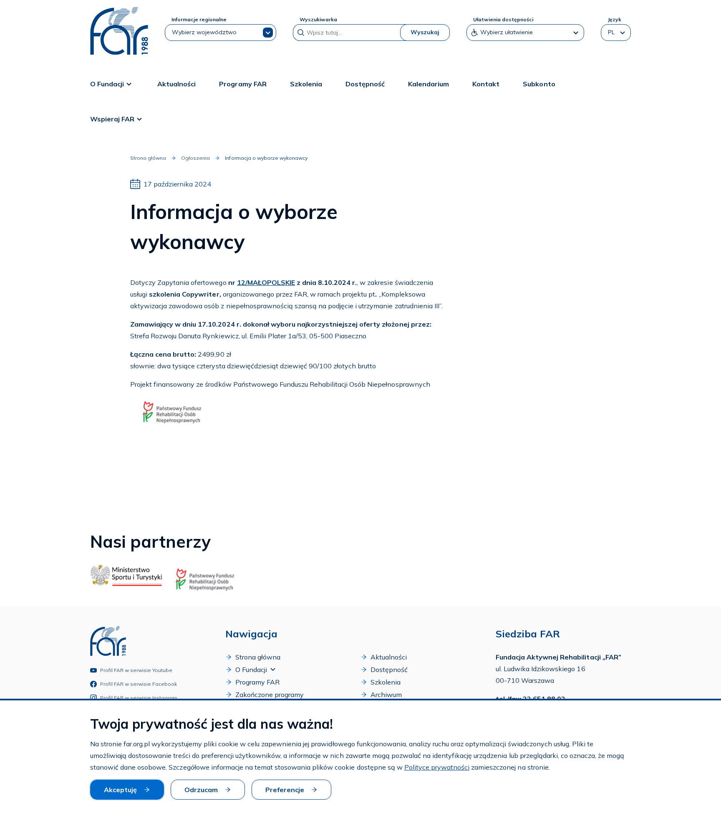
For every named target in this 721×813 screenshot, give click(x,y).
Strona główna (148, 158)
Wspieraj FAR (112, 119)
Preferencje (284, 789)
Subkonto (539, 84)
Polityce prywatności (436, 767)
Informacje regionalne (199, 19)
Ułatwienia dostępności (503, 19)
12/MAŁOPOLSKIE (266, 282)
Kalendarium (428, 84)
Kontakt (485, 84)
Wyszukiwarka (318, 19)
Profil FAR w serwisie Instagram (139, 698)
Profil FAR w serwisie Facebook (138, 684)
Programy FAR (242, 84)
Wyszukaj (425, 32)
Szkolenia (306, 84)
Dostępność (365, 84)
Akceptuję (120, 789)
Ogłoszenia (195, 158)
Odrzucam (201, 789)
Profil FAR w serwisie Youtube (136, 670)
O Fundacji (107, 84)
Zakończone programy (269, 694)
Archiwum (386, 694)
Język (614, 19)
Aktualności (176, 84)
